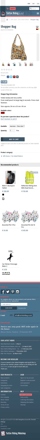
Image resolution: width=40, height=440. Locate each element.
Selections (4, 383)
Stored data (24, 385)
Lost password (25, 383)
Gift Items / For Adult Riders (13, 156)
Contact (3, 311)
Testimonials (5, 322)
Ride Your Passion (6, 353)
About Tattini (5, 400)
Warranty (3, 402)
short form (4, 366)
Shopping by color (6, 385)
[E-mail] (17, 77)
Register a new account (27, 380)
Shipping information (26, 402)
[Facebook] (8, 77)
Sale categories (5, 388)
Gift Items (14, 19)
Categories (4, 380)
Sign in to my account (27, 378)
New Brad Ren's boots (8, 344)
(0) (12, 8)
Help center (24, 397)
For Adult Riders (24, 19)
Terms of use (5, 405)
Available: (4, 126)
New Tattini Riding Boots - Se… (10, 349)
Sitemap (23, 405)
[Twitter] (11, 77)
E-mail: (3, 315)
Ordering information (26, 400)
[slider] (6, 69)
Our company (5, 397)
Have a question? (25, 395)
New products (5, 378)
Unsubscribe (22, 308)
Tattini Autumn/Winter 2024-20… (11, 346)
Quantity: (4, 130)
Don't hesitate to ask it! (9, 119)
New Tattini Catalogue (7, 351)
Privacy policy (5, 407)
